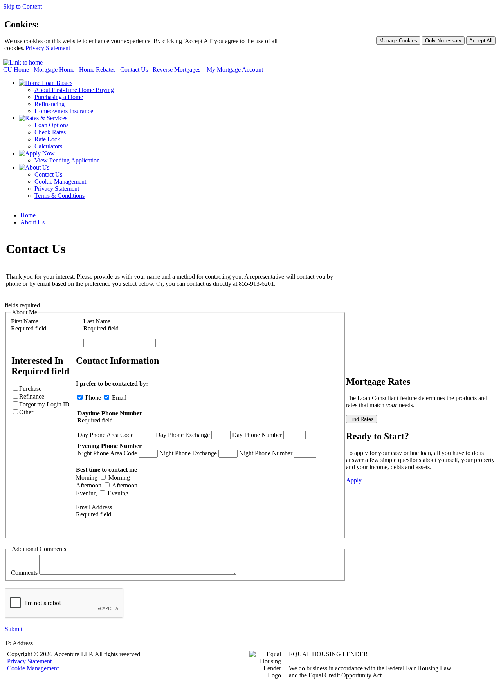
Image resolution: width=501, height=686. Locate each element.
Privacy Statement (47, 48)
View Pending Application (67, 160)
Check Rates (50, 132)
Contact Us (134, 69)
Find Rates (361, 419)
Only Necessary (443, 40)
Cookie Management (60, 181)
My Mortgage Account (235, 69)
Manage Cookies (398, 40)
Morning (86, 477)
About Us (32, 222)
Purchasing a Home (58, 97)
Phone (105, 397)
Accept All (480, 40)
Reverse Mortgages (177, 69)
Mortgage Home (54, 69)
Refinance (44, 404)
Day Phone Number (257, 434)
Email (118, 397)
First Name (24, 321)
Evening (86, 493)
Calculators (48, 146)
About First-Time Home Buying (74, 90)
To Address (19, 643)
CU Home (16, 69)
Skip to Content (22, 6)
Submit (13, 629)
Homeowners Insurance (63, 111)
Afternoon (88, 485)
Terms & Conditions (59, 195)
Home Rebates (97, 69)
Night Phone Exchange (188, 453)
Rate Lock (47, 139)
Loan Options (51, 125)
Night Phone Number (265, 453)
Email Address (94, 507)
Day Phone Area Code (105, 434)
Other (26, 412)
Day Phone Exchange (183, 434)
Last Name (96, 321)
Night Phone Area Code (107, 453)
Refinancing (49, 104)
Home (28, 215)
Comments (24, 572)
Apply (354, 480)
